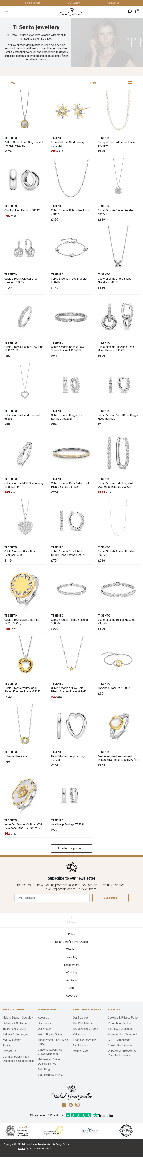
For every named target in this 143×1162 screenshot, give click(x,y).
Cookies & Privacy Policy (123, 1017)
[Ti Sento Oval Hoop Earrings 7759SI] (71, 794)
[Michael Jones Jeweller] (71, 12)
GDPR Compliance (119, 1040)
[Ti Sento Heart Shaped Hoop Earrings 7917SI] (71, 726)
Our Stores (74, 2)
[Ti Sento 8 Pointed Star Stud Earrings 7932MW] (71, 112)
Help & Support (32, 2)
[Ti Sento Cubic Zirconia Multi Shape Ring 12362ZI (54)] (25, 453)
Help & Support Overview (18, 1017)
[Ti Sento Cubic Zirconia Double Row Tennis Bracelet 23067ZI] (71, 316)
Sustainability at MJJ (50, 1074)
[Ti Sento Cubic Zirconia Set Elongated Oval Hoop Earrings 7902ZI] (118, 453)
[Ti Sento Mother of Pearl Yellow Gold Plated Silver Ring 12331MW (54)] (118, 726)
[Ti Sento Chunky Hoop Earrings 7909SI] (25, 180)
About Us (71, 995)
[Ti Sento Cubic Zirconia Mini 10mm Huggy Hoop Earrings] (118, 385)
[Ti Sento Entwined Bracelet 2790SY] (118, 657)
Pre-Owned (71, 980)
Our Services (81, 1017)
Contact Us (113, 2)
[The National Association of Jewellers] (17, 1130)
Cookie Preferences (120, 1045)
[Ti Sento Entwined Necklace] (25, 726)
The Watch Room (83, 1023)
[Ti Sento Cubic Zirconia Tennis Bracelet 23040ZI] (71, 589)
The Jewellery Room (85, 1028)
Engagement (71, 965)
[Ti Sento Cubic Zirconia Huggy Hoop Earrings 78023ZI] (71, 385)
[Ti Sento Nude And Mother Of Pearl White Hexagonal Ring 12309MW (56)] (25, 794)
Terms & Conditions (120, 1028)
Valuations (79, 1034)
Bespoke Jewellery (85, 1040)
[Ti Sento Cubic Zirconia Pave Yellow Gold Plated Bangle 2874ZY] (71, 453)
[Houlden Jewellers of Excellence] (90, 1130)
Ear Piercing (80, 1045)
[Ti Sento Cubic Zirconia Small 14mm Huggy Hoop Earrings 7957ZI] (71, 521)
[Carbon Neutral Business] (126, 1130)
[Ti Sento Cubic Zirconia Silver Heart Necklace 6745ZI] (25, 521)
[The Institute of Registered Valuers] (53, 1130)
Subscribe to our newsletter (71, 878)
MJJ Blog (44, 1069)
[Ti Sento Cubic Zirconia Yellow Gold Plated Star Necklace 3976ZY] (71, 657)
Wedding (71, 972)
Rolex (71, 934)
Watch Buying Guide (50, 1034)
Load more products (71, 848)
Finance (7, 1045)
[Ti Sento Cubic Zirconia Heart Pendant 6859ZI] (25, 385)
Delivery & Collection (15, 1023)
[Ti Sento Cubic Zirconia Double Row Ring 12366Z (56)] (25, 316)
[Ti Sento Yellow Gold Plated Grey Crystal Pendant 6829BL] (25, 112)
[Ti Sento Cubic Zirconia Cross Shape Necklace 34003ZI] (118, 248)
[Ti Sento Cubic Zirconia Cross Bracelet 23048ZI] (71, 248)
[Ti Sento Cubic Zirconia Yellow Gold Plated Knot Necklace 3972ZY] (25, 657)
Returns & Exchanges (16, 1034)
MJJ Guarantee (12, 1040)
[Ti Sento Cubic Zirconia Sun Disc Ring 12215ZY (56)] (25, 589)
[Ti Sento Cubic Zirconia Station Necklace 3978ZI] (118, 521)
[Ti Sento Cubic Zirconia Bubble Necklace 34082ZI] (71, 180)
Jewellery (72, 957)
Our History (45, 1028)
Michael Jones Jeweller (34, 1144)
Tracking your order (14, 1028)
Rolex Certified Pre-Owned (71, 941)
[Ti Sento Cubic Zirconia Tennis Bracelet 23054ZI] (118, 589)
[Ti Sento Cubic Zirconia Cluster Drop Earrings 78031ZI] (25, 248)
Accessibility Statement (122, 1034)
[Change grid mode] (130, 82)
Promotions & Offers (120, 1023)
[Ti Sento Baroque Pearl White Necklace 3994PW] (118, 112)
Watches (71, 949)
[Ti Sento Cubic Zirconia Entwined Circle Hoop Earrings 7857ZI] (118, 316)
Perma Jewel (81, 1051)
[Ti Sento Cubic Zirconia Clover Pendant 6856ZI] (118, 180)
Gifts (71, 988)
